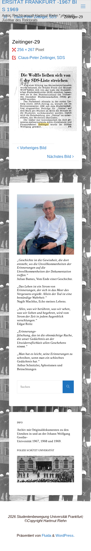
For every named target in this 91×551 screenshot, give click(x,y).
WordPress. (65, 535)
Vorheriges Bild (33, 148)
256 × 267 (26, 49)
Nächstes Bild (59, 156)
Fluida (46, 535)
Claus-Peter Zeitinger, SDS (41, 57)
